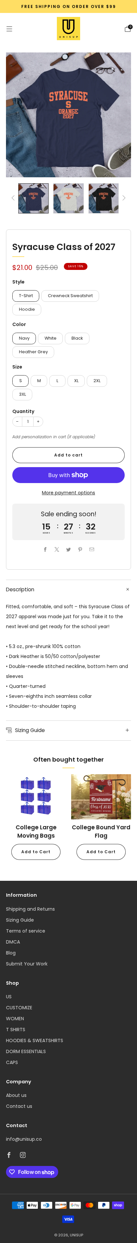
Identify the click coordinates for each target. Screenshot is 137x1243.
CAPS (12, 1062)
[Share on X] (57, 549)
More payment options (68, 492)
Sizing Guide (20, 920)
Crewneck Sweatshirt (70, 295)
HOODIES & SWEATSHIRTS (34, 1040)
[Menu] (9, 29)
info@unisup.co (24, 1139)
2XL (96, 380)
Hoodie (27, 309)
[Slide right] (123, 198)
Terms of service (25, 931)
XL (76, 380)
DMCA (13, 942)
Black (77, 338)
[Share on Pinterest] (80, 549)
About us (16, 1095)
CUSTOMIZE (19, 1007)
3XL (22, 394)
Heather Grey (33, 352)
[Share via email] (91, 549)
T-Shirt (26, 295)
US (9, 996)
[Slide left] (14, 198)
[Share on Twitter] (68, 549)
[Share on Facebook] (45, 549)
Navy (24, 338)
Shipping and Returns (30, 909)
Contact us (19, 1106)
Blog (11, 953)
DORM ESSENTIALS (26, 1051)
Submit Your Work (27, 963)
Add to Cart (36, 852)
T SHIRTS (15, 1029)
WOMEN (15, 1018)
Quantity (23, 411)
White (51, 338)
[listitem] (68, 7)
